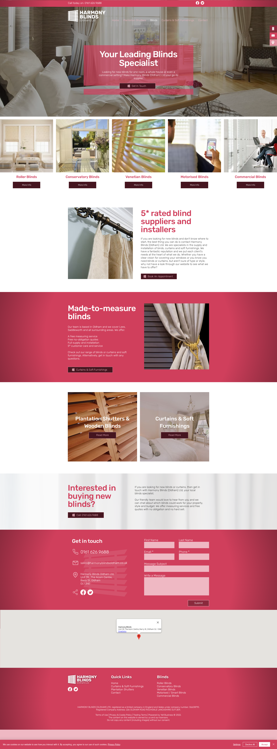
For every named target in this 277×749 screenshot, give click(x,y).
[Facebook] (197, 3)
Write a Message (154, 575)
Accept (264, 744)
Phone (183, 551)
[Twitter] (202, 3)
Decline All (250, 744)
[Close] (273, 744)
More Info (26, 185)
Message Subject (155, 563)
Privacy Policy (114, 744)
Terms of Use (102, 715)
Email (147, 551)
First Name (151, 540)
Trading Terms (140, 715)
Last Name (186, 540)
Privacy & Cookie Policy (121, 715)
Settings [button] (236, 744)
